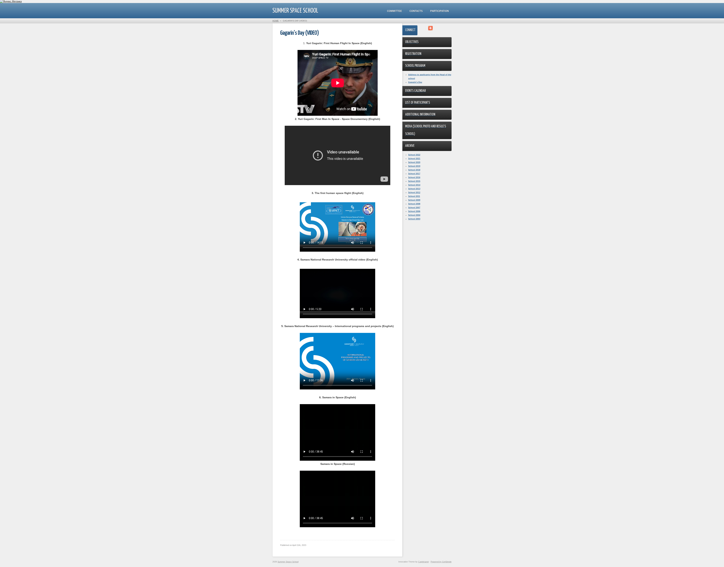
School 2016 (414, 177)
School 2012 (414, 192)
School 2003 (414, 219)
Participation (439, 11)
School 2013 (414, 189)
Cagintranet (423, 562)
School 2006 (414, 211)
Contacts (416, 11)
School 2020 (414, 162)
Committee (394, 11)
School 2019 (414, 166)
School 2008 (414, 204)
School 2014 (414, 185)
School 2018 (414, 170)
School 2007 (414, 207)
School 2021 (414, 158)
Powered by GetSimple (441, 562)
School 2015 (414, 181)
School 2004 (414, 215)
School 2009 (414, 200)
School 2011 (414, 196)
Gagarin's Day (415, 82)
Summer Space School (295, 11)
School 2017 (414, 173)
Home (275, 21)
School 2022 (414, 155)
